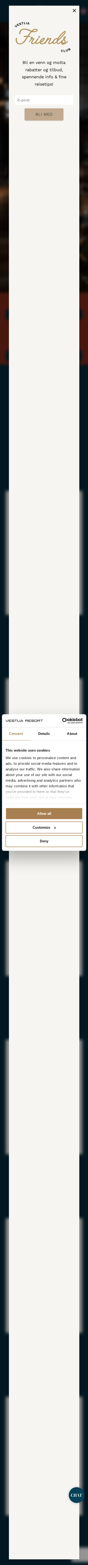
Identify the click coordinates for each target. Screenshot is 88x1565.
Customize (41, 827)
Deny (44, 841)
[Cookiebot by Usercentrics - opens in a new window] (63, 721)
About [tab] (72, 734)
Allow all (44, 814)
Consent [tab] (16, 734)
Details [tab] (44, 734)
